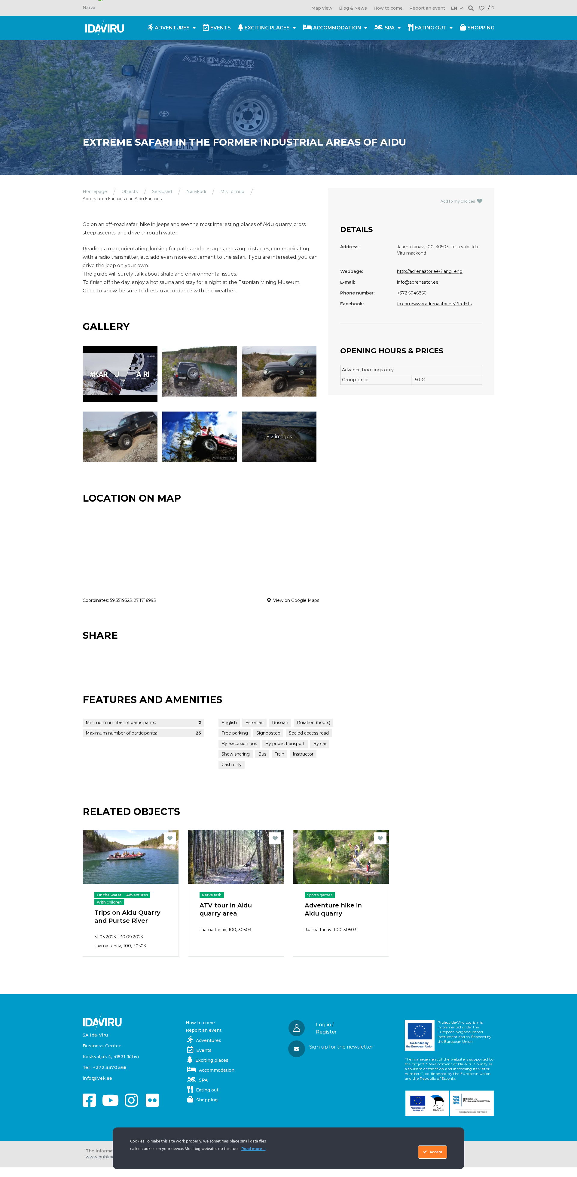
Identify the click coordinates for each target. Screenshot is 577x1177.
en (454, 8)
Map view (321, 8)
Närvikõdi (196, 191)
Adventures (172, 28)
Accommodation (337, 28)
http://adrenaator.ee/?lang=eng (430, 271)
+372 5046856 (411, 293)
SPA (390, 28)
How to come (388, 8)
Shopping (480, 28)
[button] (471, 8)
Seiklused (162, 191)
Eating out (431, 28)
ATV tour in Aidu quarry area (226, 909)
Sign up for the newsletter (341, 1047)
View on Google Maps (296, 600)
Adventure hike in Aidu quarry (333, 909)
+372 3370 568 (110, 1067)
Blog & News (353, 8)
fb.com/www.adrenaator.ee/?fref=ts (434, 303)
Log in (323, 1025)
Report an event (427, 8)
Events (220, 28)
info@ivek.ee (97, 1078)
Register (326, 1032)
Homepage (95, 191)
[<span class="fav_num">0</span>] (481, 8)
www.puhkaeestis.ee (109, 1157)
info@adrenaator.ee (417, 282)
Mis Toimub (232, 191)
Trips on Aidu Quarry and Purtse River (127, 916)
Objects (129, 191)
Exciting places (267, 28)
